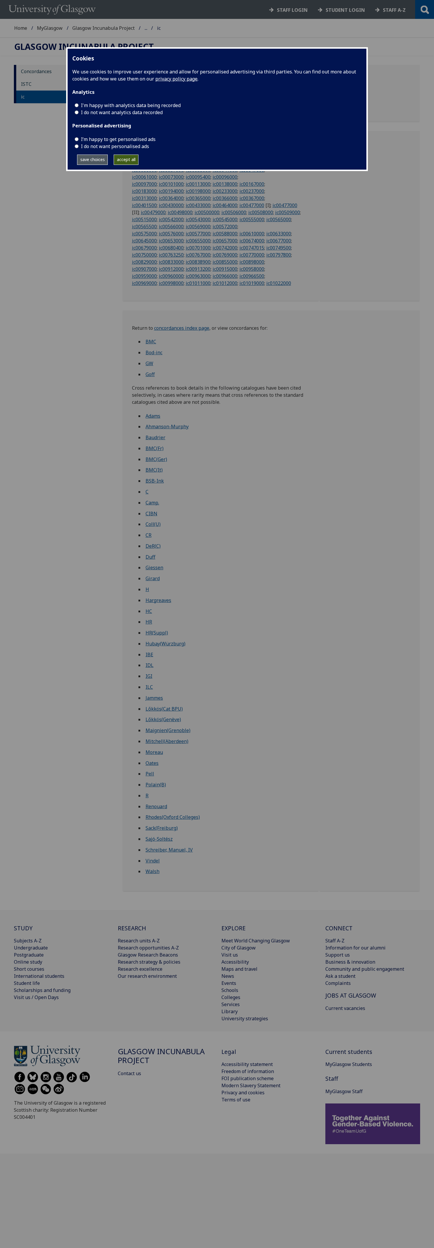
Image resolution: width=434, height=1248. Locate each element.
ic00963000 (198, 276)
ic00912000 (171, 269)
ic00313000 (144, 198)
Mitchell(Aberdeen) (167, 741)
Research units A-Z (139, 940)
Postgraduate (29, 955)
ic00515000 (144, 219)
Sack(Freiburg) (162, 828)
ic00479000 (153, 212)
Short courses (29, 969)
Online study (28, 962)
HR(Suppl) (157, 632)
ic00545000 (225, 219)
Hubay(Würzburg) (165, 643)
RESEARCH (132, 928)
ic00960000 (171, 276)
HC (149, 611)
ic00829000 (144, 262)
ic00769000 (225, 255)
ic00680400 (171, 248)
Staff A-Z (335, 940)
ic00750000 (144, 255)
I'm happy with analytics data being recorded (131, 105)
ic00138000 (225, 184)
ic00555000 (251, 219)
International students (39, 976)
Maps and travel (239, 969)
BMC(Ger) (156, 459)
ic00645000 (144, 240)
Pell (150, 773)
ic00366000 (225, 198)
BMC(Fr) (155, 448)
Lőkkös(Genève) (163, 719)
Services (230, 1004)
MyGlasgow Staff (344, 1091)
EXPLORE (233, 928)
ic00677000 (278, 240)
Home (20, 28)
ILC (149, 687)
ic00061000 (144, 177)
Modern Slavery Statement (250, 1085)
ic (23, 97)
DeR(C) (153, 546)
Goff (150, 374)
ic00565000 (278, 219)
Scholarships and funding (42, 990)
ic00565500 (144, 226)
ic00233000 (225, 191)
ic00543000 (198, 219)
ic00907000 (144, 269)
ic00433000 (198, 205)
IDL (150, 665)
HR (149, 622)
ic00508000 (260, 212)
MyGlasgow (50, 28)
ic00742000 (225, 248)
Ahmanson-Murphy (167, 426)
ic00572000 (225, 226)
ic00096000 (225, 177)
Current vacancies (345, 1008)
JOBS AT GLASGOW (350, 995)
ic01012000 (225, 283)
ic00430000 (171, 205)
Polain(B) (156, 784)
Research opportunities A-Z (148, 947)
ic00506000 (233, 212)
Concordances (36, 71)
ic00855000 (225, 262)
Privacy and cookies (243, 1092)
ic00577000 (198, 233)
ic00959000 (144, 276)
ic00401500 (144, 205)
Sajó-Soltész (159, 839)
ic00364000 (171, 198)
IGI (149, 676)
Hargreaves (158, 600)
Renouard (156, 806)
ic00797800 (278, 255)
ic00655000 (198, 240)
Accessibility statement (247, 1064)
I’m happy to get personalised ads (118, 139)
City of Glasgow (238, 947)
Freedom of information (247, 1071)
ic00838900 (198, 262)
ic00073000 (171, 177)
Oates (152, 763)
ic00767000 (198, 255)
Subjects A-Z (28, 940)
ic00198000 (198, 191)
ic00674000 (251, 240)
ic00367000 (251, 198)
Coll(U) (153, 524)
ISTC (26, 84)
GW (149, 363)
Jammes (154, 698)
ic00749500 (278, 248)
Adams (153, 416)
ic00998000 (171, 283)
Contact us (129, 1073)
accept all (126, 159)
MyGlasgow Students (348, 1064)
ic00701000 (198, 248)
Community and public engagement (364, 969)
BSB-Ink (155, 481)
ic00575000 (144, 233)
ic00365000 (198, 198)
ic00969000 (144, 283)
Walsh (152, 871)
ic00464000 (225, 205)
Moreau (154, 752)
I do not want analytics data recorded (122, 112)
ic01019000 (251, 283)
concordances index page (181, 328)
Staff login (292, 10)
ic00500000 (207, 212)
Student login (345, 10)
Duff (150, 557)
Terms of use (235, 1099)
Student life (27, 983)
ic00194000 (171, 191)
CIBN (151, 513)
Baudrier (155, 437)
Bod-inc (154, 352)
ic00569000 (198, 226)
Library (229, 1011)
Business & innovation (350, 962)
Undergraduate (31, 947)
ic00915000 (225, 269)
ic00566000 (171, 226)
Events (228, 983)
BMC (151, 341)
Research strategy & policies (149, 962)
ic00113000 (198, 184)
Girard (153, 578)
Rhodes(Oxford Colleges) (173, 817)
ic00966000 (225, 276)
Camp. (152, 502)
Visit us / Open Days (36, 997)
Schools (229, 990)
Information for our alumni (355, 947)
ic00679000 (144, 248)
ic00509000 (287, 212)
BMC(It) (154, 470)
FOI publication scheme (247, 1078)
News (227, 976)
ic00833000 (171, 262)
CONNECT (339, 928)
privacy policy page (176, 79)
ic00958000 (251, 269)
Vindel (153, 860)
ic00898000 (251, 262)
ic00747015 (251, 248)
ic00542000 (171, 219)
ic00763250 (171, 255)
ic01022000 (278, 283)
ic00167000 (251, 184)
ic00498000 (180, 212)
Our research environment (147, 976)
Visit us (229, 955)
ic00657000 (225, 240)
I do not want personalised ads (115, 146)
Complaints (338, 983)
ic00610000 (251, 233)
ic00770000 (251, 255)
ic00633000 (278, 233)
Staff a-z (394, 10)
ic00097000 (144, 184)
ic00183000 (144, 191)
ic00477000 (251, 205)
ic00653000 (171, 240)
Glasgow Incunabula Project (103, 28)
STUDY (23, 928)
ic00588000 (225, 233)
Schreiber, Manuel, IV (169, 850)
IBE (149, 654)
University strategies (244, 1018)
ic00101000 (171, 184)
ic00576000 (171, 233)
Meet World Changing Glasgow (255, 940)
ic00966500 (251, 276)
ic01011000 (198, 283)
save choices (92, 159)
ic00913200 (198, 269)
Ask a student (340, 976)
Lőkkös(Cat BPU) (164, 709)
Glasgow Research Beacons (148, 955)
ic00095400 (198, 177)
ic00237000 (251, 191)
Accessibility (235, 962)
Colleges (230, 997)
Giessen (154, 567)
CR (148, 535)
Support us (337, 955)
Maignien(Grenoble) (168, 730)
